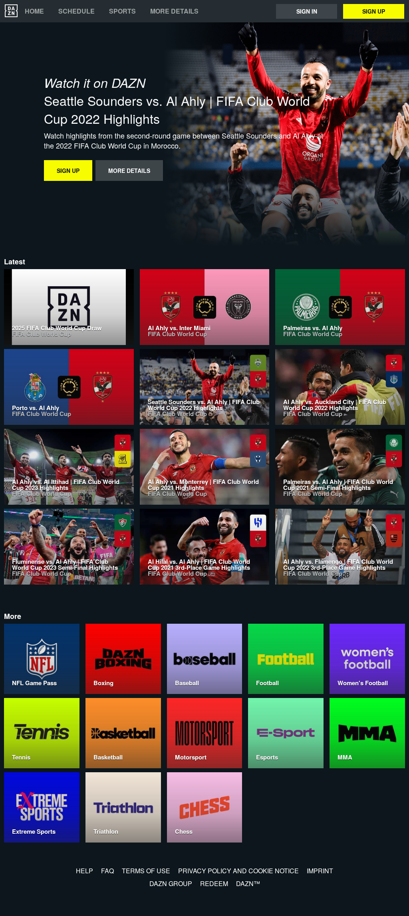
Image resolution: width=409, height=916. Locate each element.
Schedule (76, 11)
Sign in (306, 11)
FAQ (107, 870)
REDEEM (214, 883)
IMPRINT (320, 870)
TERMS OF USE (146, 870)
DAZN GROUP (170, 883)
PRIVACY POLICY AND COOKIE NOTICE (238, 870)
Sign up (373, 11)
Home (34, 11)
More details (174, 11)
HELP (84, 870)
